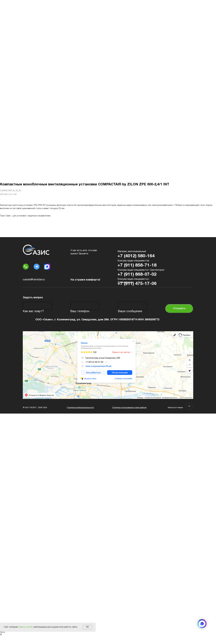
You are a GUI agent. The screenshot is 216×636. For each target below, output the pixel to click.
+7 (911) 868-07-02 (137, 275)
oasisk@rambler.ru (34, 279)
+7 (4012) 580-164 (136, 256)
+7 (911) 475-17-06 (137, 284)
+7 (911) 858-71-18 (137, 265)
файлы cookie (25, 627)
